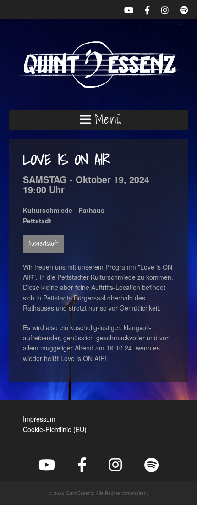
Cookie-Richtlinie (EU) (55, 429)
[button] (98, 120)
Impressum (39, 418)
